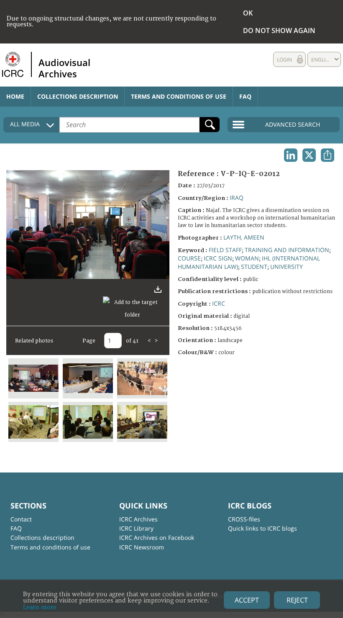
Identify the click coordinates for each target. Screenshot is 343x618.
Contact (21, 519)
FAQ (245, 96)
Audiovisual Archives (64, 67)
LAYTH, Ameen (243, 237)
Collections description (77, 96)
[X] (309, 155)
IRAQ (236, 198)
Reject (297, 600)
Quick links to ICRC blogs (262, 528)
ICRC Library (136, 528)
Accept (247, 600)
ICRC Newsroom (141, 547)
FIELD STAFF (225, 250)
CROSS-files (244, 519)
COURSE (189, 258)
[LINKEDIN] (290, 155)
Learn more (39, 607)
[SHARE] (327, 155)
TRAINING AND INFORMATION (287, 250)
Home (15, 96)
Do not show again (279, 30)
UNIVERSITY (286, 267)
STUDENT (254, 267)
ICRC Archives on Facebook (156, 537)
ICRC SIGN (218, 258)
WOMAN (247, 258)
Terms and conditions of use (178, 96)
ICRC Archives (138, 519)
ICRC (218, 303)
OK (248, 13)
